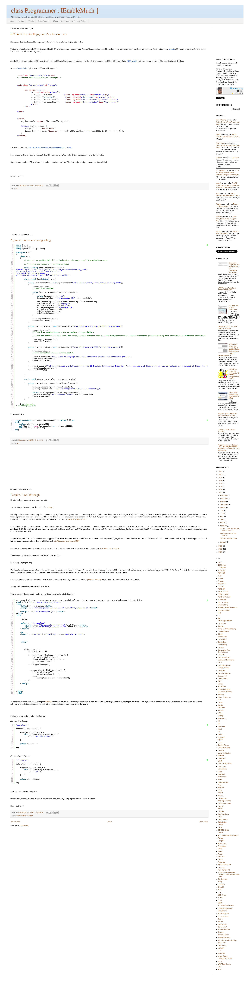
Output (220, 833)
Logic (220, 772)
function (48, 702)
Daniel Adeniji (221, 120)
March (222, 523)
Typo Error (221, 943)
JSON (129, 61)
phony (50, 507)
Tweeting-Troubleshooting (227, 940)
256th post (222, 570)
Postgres (221, 841)
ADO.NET (221, 573)
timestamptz (222, 924)
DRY (219, 681)
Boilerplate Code (224, 610)
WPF (219, 967)
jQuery (220, 740)
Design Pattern (21, 815)
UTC (219, 951)
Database (221, 655)
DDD (220, 663)
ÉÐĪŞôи (219, 217)
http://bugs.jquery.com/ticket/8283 (66, 541)
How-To (221, 710)
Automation (222, 599)
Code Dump (222, 637)
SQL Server (222, 895)
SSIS (220, 900)
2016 (220, 486)
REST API (221, 867)
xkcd (219, 969)
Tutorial (220, 932)
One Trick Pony (223, 814)
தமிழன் (218, 183)
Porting (220, 838)
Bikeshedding (223, 605)
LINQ (220, 761)
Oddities (221, 811)
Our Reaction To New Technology (233, 307)
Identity (220, 716)
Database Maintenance (226, 660)
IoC (219, 732)
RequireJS (72, 519)
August (222, 507)
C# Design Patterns (225, 621)
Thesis (31, 21)
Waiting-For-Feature (225, 959)
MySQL (220, 795)
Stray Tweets (222, 911)
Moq (219, 785)
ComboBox (222, 642)
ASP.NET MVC (223, 594)
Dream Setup (222, 679)
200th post (222, 568)
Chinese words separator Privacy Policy (69, 21)
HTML (220, 713)
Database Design (224, 657)
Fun (219, 700)
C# (219, 618)
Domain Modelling (224, 673)
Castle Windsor (223, 631)
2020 (220, 477)
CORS (83, 519)
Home (11, 21)
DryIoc (220, 684)
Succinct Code (223, 916)
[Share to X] (52, 185)
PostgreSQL (222, 843)
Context (221, 647)
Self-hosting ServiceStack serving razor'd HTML (234, 395)
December (224, 495)
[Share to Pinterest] (57, 185)
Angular (221, 581)
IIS (219, 724)
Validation (221, 953)
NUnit (220, 809)
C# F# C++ (222, 623)
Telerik (220, 919)
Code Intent (222, 639)
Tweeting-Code (223, 935)
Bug (219, 613)
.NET (220, 562)
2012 (220, 546)
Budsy (218, 158)
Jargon (220, 734)
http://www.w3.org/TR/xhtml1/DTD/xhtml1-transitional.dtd (111, 600)
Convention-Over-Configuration (224, 651)
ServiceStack (222, 879)
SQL (17, 443)
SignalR (221, 887)
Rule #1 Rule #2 (224, 870)
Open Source (43, 21)
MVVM (220, 793)
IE (17, 188)
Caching (221, 626)
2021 (220, 474)
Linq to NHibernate (225, 764)
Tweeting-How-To (224, 937)
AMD (78, 519)
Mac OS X (221, 774)
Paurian (219, 204)
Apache (221, 586)
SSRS (220, 903)
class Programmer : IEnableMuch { (55, 10)
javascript (30, 815)
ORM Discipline (223, 830)
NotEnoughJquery (224, 803)
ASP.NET (221, 589)
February (223, 526)
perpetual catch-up (94, 580)
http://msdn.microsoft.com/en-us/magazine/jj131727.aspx (50, 148)
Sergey (218, 231)
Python (220, 851)
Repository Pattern (224, 865)
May (221, 517)
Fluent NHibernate (224, 697)
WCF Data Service (224, 964)
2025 (220, 471)
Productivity (222, 846)
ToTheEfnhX (222, 927)
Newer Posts (15, 822)
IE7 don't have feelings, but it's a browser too (38, 34)
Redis (220, 859)
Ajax (219, 576)
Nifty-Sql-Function (224, 801)
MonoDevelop (223, 782)
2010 (220, 552)
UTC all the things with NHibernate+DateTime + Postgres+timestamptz (234, 374)
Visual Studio (222, 956)
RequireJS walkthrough (25, 495)
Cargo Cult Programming (227, 629)
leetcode (221, 756)
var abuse (235, 158)
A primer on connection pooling (30, 240)
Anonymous (220, 143)
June (222, 513)
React (220, 854)
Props (220, 849)
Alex (217, 194)
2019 (220, 480)
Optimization (222, 822)
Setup (220, 882)
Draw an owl (222, 676)
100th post (222, 565)
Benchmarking (223, 602)
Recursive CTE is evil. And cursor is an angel (227, 327)
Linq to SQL (222, 766)
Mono (220, 780)
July (221, 510)
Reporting (221, 862)
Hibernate (221, 708)
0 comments (39, 185)
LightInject (221, 758)
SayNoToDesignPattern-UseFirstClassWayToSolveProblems (228, 874)
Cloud (220, 634)
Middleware (222, 777)
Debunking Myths (224, 665)
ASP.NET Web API (224, 597)
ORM (220, 827)
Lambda (221, 750)
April (222, 520)
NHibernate (222, 798)
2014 (220, 489)
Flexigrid (221, 694)
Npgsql (220, 806)
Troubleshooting (224, 929)
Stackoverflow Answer (226, 906)
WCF (220, 961)
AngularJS (222, 584)
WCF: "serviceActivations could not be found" (227, 289)
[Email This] (47, 185)
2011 (220, 549)
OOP (219, 817)
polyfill (134, 61)
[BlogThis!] (50, 185)
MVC (220, 790)
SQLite (220, 898)
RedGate (221, 857)
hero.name (48, 97)
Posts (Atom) (24, 826)
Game (220, 702)
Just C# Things (223, 745)
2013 (220, 493)
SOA (219, 890)
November (224, 498)
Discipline (221, 671)
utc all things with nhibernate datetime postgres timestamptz (227, 172)
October (223, 501)
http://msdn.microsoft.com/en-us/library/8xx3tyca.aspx (80, 260)
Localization (222, 769)
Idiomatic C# (222, 718)
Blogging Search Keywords (227, 607)
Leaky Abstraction (224, 753)
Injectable (221, 726)
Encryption (222, 686)
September (224, 504)
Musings (221, 787)
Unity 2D (221, 948)
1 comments (39, 812)
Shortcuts (221, 884)
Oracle (220, 825)
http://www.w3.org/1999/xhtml (44, 602)
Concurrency (222, 645)
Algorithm (221, 578)
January (223, 542)
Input (220, 729)
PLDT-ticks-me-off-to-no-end (228, 835)
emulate (172, 49)
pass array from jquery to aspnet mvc (226, 219)
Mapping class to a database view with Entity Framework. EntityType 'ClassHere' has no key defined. (228, 447)
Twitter (21, 21)
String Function (223, 914)
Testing (220, 922)
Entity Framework (224, 689)
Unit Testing (222, 945)
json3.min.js (22, 68)
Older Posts (203, 822)
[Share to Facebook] (55, 185)
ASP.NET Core (223, 592)
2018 (220, 483)
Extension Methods (225, 692)
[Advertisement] (109, 212)
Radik (218, 135)
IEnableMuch (22, 185)
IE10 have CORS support (109, 548)
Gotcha (220, 705)
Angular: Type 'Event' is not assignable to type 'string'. (227, 414)
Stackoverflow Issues (225, 908)
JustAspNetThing (224, 748)
